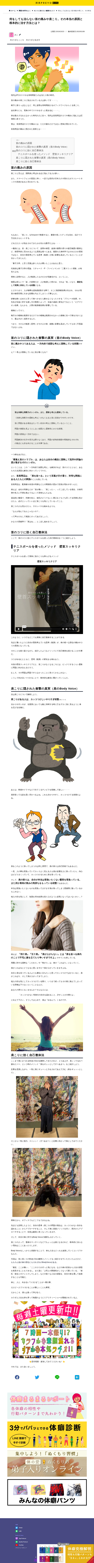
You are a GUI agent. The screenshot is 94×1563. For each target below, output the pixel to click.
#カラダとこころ (17, 40)
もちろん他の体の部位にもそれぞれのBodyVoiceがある (34, 1262)
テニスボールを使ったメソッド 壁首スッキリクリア (45, 154)
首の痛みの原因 (24, 143)
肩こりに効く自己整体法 (28, 161)
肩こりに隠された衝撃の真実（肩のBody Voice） (41, 157)
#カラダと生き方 (33, 40)
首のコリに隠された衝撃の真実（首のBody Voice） (42, 147)
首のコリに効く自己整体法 (29, 150)
